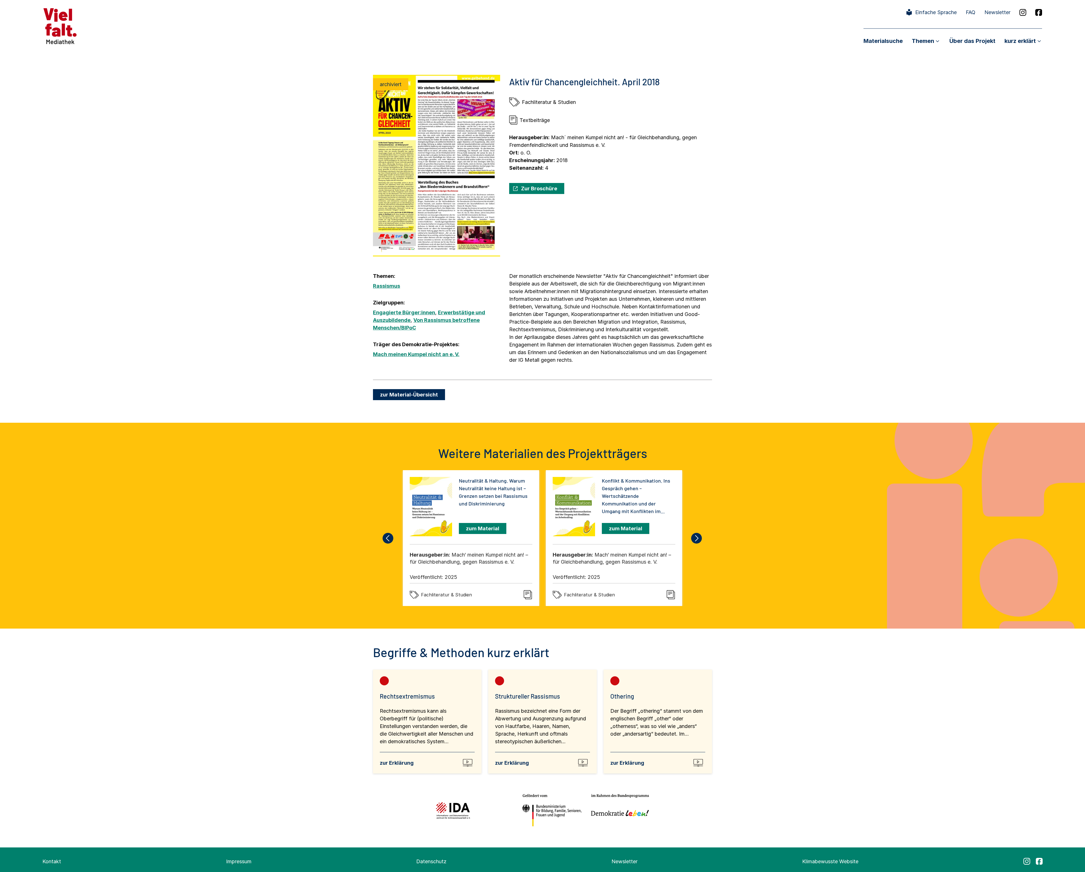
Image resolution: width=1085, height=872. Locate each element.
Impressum (238, 861)
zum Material (482, 528)
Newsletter (997, 12)
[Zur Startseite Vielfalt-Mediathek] (60, 26)
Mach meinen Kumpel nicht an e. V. (416, 354)
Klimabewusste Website (830, 861)
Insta (1022, 12)
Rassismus (386, 286)
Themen (923, 41)
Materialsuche (883, 41)
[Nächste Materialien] (696, 538)
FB (1038, 12)
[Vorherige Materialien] (388, 538)
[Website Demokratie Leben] (618, 810)
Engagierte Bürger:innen (404, 312)
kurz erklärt (1020, 41)
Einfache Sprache (936, 12)
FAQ (970, 12)
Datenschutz (431, 861)
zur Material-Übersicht (409, 395)
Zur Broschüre (539, 188)
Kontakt (51, 861)
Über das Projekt (972, 41)
